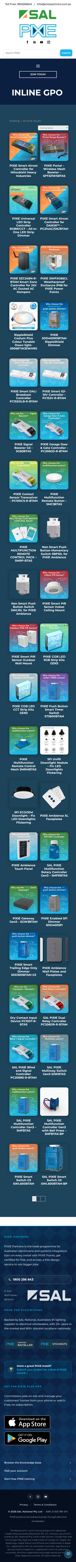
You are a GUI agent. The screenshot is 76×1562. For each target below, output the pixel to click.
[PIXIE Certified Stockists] (54, 1344)
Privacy (24, 1504)
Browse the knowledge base (22, 1462)
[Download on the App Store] (27, 1422)
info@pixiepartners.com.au (54, 4)
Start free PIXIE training (19, 1478)
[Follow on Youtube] (41, 42)
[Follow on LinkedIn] (34, 42)
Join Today (38, 74)
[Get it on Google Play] (27, 1438)
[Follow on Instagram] (48, 42)
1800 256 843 (23, 1279)
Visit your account (16, 1470)
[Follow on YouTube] (46, 1497)
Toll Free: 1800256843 (18, 4)
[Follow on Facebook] (27, 42)
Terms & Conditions (45, 1504)
